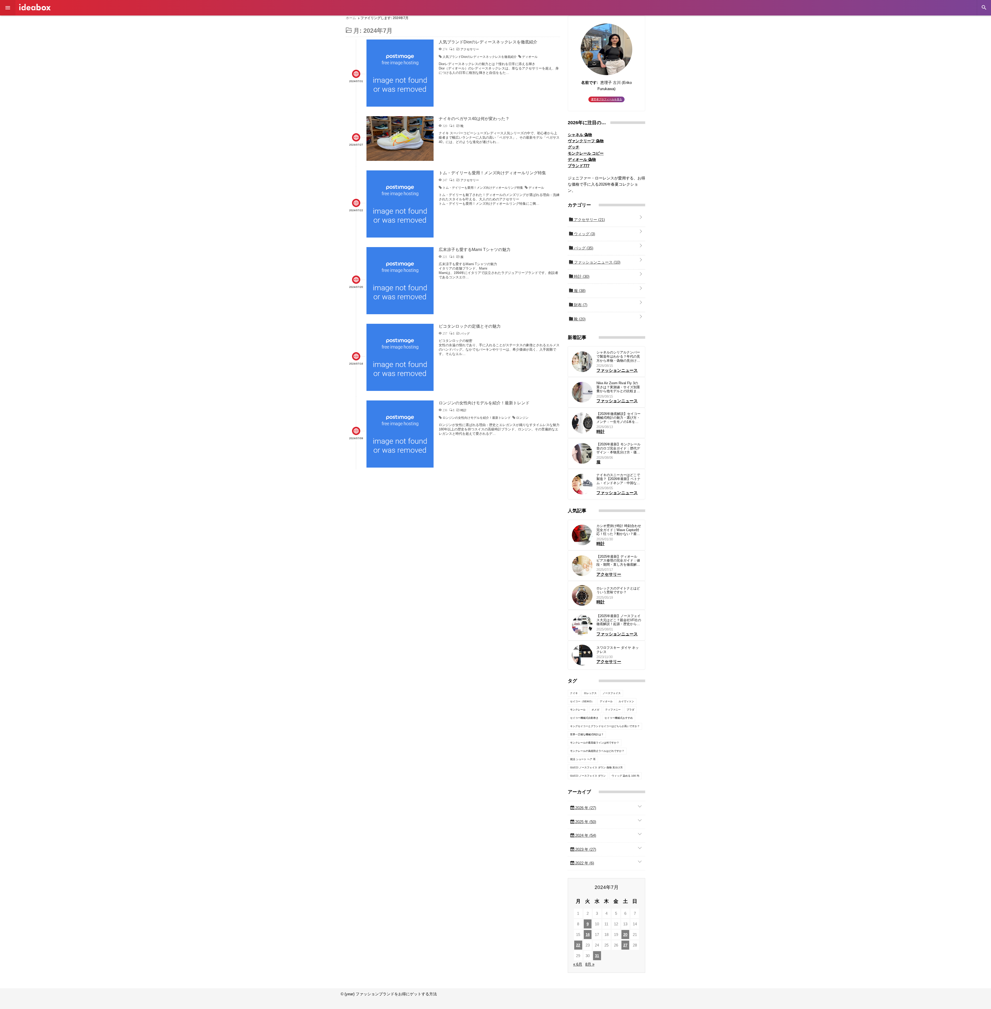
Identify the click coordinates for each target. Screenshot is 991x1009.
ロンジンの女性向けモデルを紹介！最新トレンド (477, 418)
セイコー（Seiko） (582, 701)
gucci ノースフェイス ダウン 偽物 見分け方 (596, 767)
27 (625, 945)
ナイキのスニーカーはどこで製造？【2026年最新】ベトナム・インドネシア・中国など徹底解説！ (618, 479)
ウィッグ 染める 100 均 (625, 775)
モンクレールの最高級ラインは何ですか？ (594, 742)
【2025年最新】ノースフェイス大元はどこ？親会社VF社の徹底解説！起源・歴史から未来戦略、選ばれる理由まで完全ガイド (618, 620)
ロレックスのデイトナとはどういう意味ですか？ (618, 590)
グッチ (573, 147)
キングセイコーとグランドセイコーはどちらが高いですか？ (605, 726)
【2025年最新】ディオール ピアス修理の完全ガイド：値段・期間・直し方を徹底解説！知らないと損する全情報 (618, 561)
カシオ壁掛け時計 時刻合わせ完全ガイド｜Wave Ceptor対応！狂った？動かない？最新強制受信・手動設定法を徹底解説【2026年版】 (618, 530)
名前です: (589, 82)
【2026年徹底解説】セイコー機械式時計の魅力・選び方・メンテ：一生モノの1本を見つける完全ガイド (618, 418)
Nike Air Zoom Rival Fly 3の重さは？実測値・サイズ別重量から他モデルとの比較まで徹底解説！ (618, 387)
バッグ (583, 248)
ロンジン (522, 418)
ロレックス (590, 693)
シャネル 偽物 (580, 134)
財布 (580, 305)
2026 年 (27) (585, 808)
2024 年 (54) (585, 835)
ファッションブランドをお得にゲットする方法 (35, 7)
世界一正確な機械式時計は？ (587, 734)
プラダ (630, 709)
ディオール (530, 57)
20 (625, 934)
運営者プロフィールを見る (606, 99)
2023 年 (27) (585, 849)
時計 (581, 276)
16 (588, 934)
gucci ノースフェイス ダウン (588, 775)
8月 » (589, 964)
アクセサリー (589, 219)
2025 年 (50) (585, 821)
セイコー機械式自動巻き (584, 717)
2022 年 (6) (584, 863)
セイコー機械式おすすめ (618, 717)
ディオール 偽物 (582, 159)
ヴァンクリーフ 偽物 (586, 141)
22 (578, 945)
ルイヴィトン (626, 701)
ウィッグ (584, 234)
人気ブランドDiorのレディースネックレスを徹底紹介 (480, 57)
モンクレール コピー (586, 153)
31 (597, 955)
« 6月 (577, 964)
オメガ (595, 709)
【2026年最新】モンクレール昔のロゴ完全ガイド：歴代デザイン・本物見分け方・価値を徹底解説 (618, 448)
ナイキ (574, 693)
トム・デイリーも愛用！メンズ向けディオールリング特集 (483, 188)
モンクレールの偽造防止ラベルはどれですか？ (597, 751)
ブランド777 (578, 165)
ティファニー (613, 709)
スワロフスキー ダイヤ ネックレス (617, 650)
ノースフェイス (612, 693)
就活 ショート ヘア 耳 (583, 759)
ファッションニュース (596, 262)
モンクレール (578, 709)
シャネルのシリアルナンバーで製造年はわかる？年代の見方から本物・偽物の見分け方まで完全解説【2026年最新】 (618, 356)
